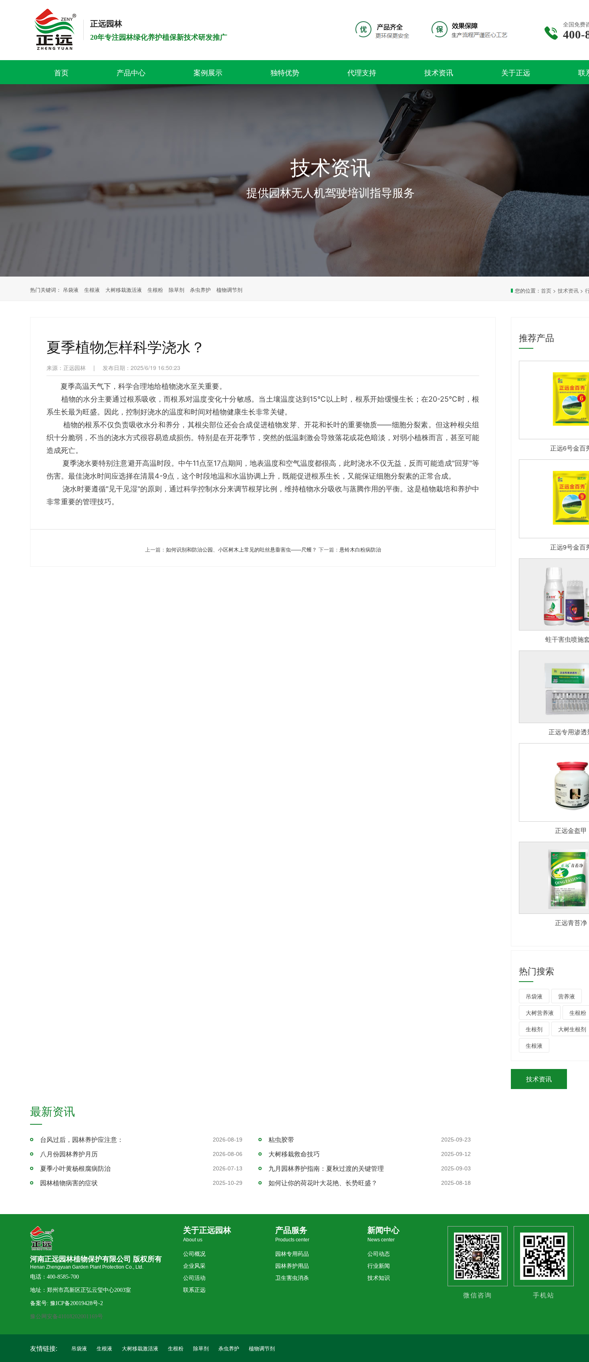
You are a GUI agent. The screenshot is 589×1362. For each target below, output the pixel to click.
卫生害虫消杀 (292, 1278)
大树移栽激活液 (123, 289)
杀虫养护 (200, 289)
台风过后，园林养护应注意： (81, 1139)
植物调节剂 (229, 289)
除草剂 (176, 289)
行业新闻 (378, 1266)
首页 (546, 290)
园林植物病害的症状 (69, 1182)
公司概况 (194, 1254)
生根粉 (155, 289)
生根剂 (534, 1029)
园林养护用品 (292, 1266)
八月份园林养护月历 (69, 1153)
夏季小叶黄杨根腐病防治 (75, 1168)
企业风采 (194, 1266)
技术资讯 (568, 290)
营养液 (566, 996)
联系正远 (194, 1290)
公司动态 (378, 1254)
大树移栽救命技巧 (294, 1153)
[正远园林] (58, 53)
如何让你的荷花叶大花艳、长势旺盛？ (322, 1182)
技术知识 (378, 1278)
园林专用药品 (292, 1254)
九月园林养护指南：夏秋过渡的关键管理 (326, 1168)
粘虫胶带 (281, 1139)
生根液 (92, 289)
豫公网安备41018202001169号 (66, 1317)
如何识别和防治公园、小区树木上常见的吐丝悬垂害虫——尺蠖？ (241, 549)
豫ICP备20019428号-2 (76, 1303)
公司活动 (194, 1278)
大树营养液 (540, 1012)
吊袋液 (71, 289)
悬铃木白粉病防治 (360, 549)
